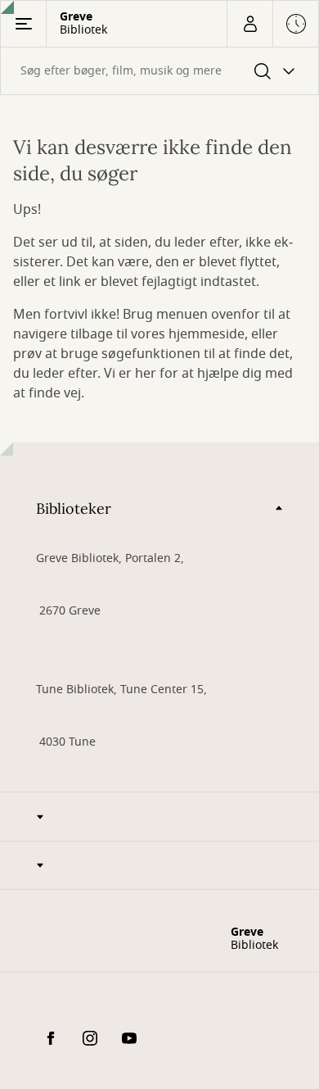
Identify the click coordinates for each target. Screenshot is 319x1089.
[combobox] (159, 71)
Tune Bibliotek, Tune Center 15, (121, 689)
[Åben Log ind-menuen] (249, 24)
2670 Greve (68, 610)
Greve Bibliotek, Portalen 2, (110, 558)
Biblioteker (73, 508)
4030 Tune (66, 742)
